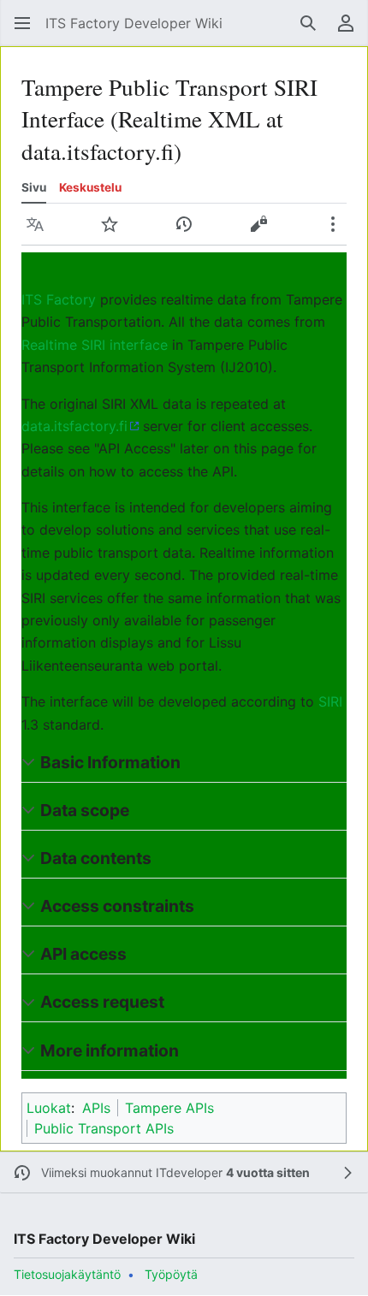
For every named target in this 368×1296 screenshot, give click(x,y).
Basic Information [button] (110, 762)
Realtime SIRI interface (94, 344)
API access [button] (83, 954)
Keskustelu (90, 187)
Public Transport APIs (104, 1128)
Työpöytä (171, 1274)
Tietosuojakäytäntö (67, 1274)
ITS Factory (58, 299)
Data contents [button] (95, 858)
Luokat (49, 1107)
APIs (96, 1107)
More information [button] (109, 1050)
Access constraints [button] (117, 906)
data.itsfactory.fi (74, 426)
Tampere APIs (169, 1107)
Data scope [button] (84, 810)
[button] (22, 23)
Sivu (33, 187)
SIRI (330, 701)
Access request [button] (102, 1001)
